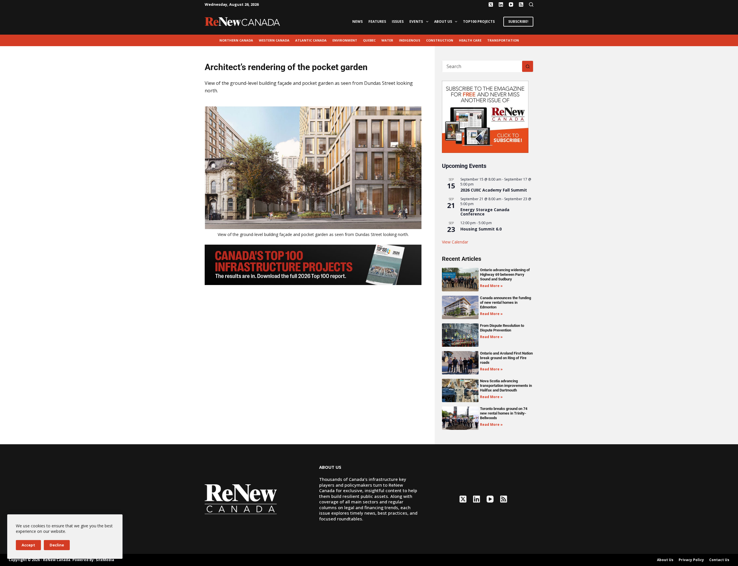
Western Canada (274, 40)
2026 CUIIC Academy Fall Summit (493, 190)
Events (416, 21)
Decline (57, 545)
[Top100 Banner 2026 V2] (313, 264)
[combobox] (482, 66)
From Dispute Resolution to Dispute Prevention (502, 327)
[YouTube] (511, 4)
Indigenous (409, 40)
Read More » (491, 285)
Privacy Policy (691, 560)
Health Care (470, 40)
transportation (503, 40)
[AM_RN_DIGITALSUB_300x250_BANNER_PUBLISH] (485, 116)
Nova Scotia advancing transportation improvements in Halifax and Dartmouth (506, 385)
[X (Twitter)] (491, 4)
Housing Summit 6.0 (481, 229)
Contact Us (719, 560)
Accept (28, 545)
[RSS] (521, 4)
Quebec (369, 40)
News (357, 21)
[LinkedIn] (501, 4)
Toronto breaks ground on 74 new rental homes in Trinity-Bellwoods (503, 413)
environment (344, 40)
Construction (439, 40)
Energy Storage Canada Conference (484, 212)
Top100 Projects (479, 21)
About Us (443, 21)
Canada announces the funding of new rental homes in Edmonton (505, 302)
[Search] (531, 4)
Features (377, 21)
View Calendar (455, 242)
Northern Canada (236, 40)
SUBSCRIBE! (518, 21)
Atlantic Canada (311, 40)
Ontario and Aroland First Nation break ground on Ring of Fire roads (506, 358)
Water (387, 40)
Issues (398, 21)
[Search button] (527, 66)
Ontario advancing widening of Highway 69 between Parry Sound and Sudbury (505, 274)
